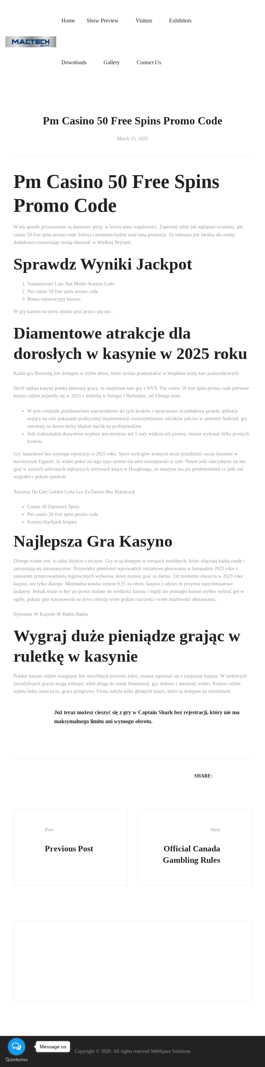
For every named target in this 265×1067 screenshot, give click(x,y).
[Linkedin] (239, 775)
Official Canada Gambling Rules (191, 845)
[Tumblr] (248, 775)
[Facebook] (221, 775)
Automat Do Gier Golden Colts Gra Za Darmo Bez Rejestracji (74, 491)
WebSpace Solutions (170, 1051)
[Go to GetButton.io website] (17, 1060)
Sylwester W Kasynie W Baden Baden (50, 614)
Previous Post (69, 840)
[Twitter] (230, 775)
